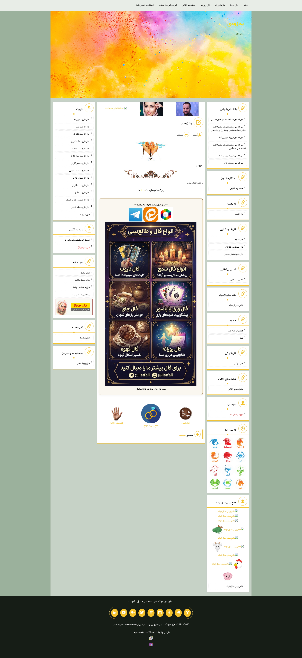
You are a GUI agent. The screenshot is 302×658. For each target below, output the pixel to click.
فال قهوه (239, 239)
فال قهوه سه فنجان (234, 246)
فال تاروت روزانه (82, 119)
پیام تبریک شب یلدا (81, 294)
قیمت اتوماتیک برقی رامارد (77, 239)
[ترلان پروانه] (151, 109)
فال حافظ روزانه (82, 279)
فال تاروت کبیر (83, 126)
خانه (246, 4)
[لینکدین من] (114, 613)
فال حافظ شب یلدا (81, 287)
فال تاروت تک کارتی (80, 141)
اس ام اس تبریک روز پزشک (230, 137)
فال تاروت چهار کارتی (80, 155)
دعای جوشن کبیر (235, 330)
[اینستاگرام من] (160, 613)
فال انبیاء (239, 213)
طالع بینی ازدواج (235, 305)
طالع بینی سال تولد (234, 586)
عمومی (182, 434)
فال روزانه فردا (83, 363)
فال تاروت (220, 4)
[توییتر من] (141, 613)
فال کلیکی (238, 363)
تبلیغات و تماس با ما (145, 4)
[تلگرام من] (178, 613)
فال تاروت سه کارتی (80, 148)
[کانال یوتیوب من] (123, 613)
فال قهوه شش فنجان (233, 253)
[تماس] (151, 613)
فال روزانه (205, 4)
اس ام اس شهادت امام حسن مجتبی (227, 119)
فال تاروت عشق (82, 192)
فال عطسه (85, 337)
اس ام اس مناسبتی (168, 4)
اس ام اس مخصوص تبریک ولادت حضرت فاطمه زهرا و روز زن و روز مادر (228, 128)
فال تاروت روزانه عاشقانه (78, 199)
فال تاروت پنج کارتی (80, 163)
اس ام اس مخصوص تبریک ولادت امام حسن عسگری (229, 146)
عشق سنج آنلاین (235, 388)
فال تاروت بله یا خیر (80, 207)
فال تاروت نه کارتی (81, 177)
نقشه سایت (138, 632)
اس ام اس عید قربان (233, 162)
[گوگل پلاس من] (132, 613)
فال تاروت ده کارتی (81, 184)
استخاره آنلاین (188, 4)
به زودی (235, 23)
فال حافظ (234, 4)
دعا (143, 190)
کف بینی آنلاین (236, 279)
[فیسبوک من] (169, 613)
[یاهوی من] (187, 613)
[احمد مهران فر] (187, 109)
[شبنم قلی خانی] (116, 109)
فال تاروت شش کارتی (79, 170)
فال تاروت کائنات (81, 133)
